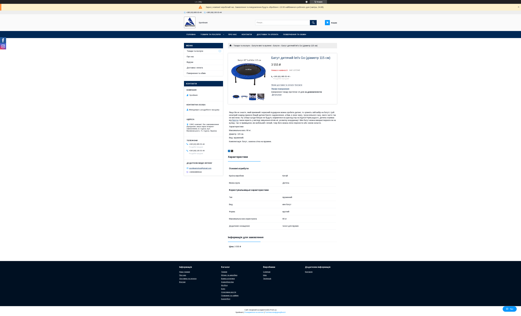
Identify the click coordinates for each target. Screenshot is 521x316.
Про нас (232, 34)
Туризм (224, 272)
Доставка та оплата (267, 34)
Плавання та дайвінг (230, 295)
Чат (511, 309)
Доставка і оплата (195, 68)
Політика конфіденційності (275, 312)
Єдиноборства (227, 282)
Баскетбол (225, 299)
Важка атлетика (228, 279)
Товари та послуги (210, 34)
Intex (265, 275)
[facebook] (229, 151)
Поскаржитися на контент (254, 312)
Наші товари (184, 272)
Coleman (266, 272)
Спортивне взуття (228, 292)
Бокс (223, 289)
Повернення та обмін (294, 34)
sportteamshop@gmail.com (200, 168)
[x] (232, 151)
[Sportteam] (190, 27)
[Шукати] (313, 22)
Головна (191, 34)
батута (235, 120)
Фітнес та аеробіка (229, 275)
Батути (276, 46)
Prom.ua (273, 310)
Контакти (247, 34)
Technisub (267, 279)
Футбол (224, 285)
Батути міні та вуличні (261, 46)
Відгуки (190, 62)
